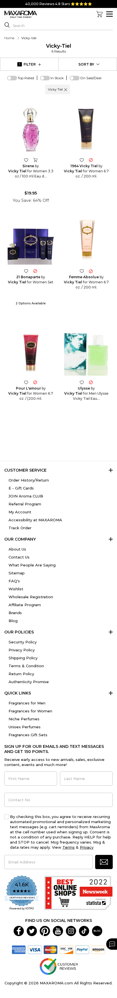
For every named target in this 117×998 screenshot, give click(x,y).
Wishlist (16, 589)
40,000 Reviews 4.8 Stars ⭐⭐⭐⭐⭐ (58, 4)
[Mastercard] (50, 949)
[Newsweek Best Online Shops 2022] (78, 893)
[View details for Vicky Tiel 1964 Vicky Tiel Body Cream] (86, 129)
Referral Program (25, 504)
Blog (13, 620)
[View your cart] (99, 14)
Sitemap (17, 573)
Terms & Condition (26, 666)
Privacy (86, 847)
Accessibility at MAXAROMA (35, 520)
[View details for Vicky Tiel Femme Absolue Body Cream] (86, 241)
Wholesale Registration (31, 597)
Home (9, 38)
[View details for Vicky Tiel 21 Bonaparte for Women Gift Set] (30, 241)
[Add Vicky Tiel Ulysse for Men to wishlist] (81, 382)
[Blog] (97, 930)
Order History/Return (29, 480)
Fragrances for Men (27, 703)
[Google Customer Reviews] (58, 966)
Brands (15, 612)
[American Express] (19, 949)
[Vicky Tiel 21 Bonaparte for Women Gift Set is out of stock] (35, 271)
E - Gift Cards (21, 488)
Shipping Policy (23, 658)
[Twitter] (32, 930)
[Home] (20, 14)
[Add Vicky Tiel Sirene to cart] (35, 160)
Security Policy (23, 642)
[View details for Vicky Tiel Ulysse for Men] (86, 352)
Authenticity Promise (29, 681)
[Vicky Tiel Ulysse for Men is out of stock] (90, 382)
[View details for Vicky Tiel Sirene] (30, 129)
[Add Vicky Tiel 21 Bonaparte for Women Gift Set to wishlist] (26, 271)
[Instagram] (71, 930)
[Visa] (34, 949)
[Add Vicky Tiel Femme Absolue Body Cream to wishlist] (81, 271)
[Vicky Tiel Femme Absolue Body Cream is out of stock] (90, 271)
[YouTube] (58, 930)
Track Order (20, 528)
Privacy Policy (22, 650)
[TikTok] (84, 930)
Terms (68, 847)
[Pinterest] (45, 930)
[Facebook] (19, 930)
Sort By (86, 64)
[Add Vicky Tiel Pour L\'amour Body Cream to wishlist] (26, 382)
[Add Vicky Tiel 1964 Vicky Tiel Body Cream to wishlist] (81, 159)
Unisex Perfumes (25, 727)
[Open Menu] (109, 14)
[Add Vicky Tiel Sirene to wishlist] (26, 159)
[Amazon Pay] (98, 949)
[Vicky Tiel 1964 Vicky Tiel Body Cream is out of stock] (90, 159)
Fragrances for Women (30, 711)
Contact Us (19, 557)
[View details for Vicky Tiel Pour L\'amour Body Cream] (30, 352)
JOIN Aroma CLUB (26, 496)
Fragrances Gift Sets (28, 735)
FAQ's (14, 581)
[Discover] (66, 949)
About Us (17, 549)
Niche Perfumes (24, 719)
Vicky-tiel (58, 48)
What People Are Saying (32, 565)
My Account (20, 512)
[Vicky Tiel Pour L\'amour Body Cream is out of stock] (35, 382)
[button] (65, 89)
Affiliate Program (25, 604)
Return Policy (21, 673)
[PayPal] (82, 949)
